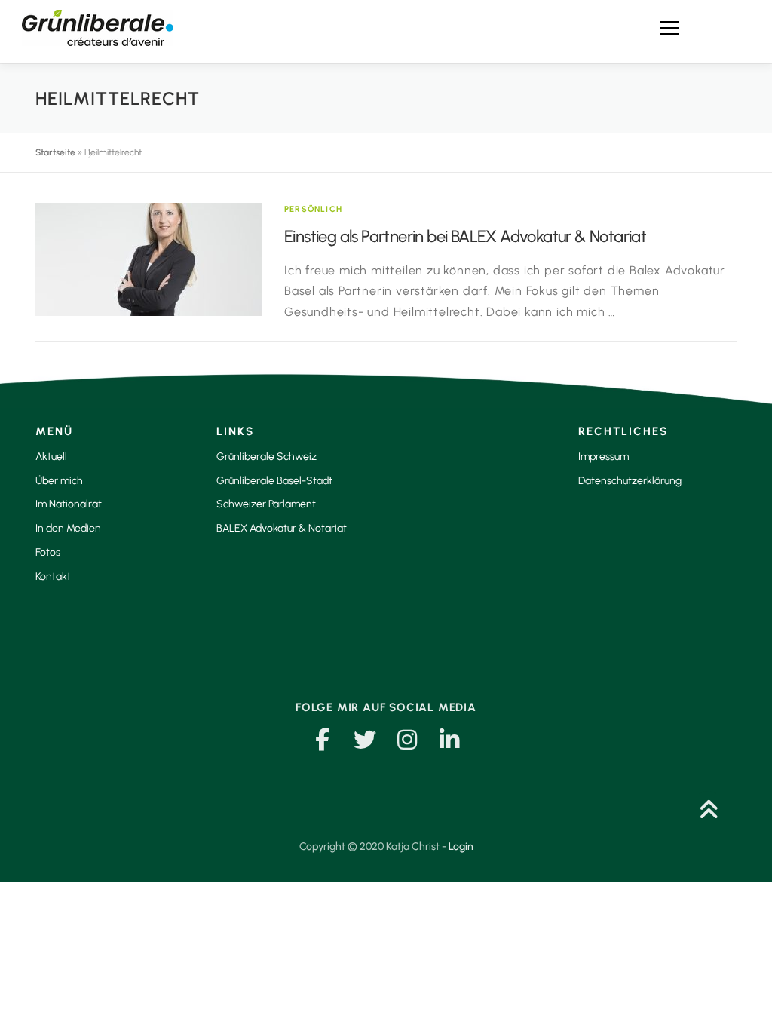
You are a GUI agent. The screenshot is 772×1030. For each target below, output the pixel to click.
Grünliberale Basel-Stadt (274, 480)
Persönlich (313, 209)
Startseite (55, 152)
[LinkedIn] (449, 739)
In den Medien (68, 528)
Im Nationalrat (68, 504)
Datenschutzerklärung (630, 480)
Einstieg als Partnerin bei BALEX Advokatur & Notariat (465, 236)
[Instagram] (407, 739)
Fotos (47, 552)
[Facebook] (322, 739)
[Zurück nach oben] (708, 811)
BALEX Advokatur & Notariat (281, 528)
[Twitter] (365, 739)
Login (461, 846)
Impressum (603, 456)
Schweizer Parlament (266, 504)
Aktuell (51, 456)
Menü (669, 28)
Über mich (59, 480)
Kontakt (53, 576)
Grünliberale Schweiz (266, 456)
